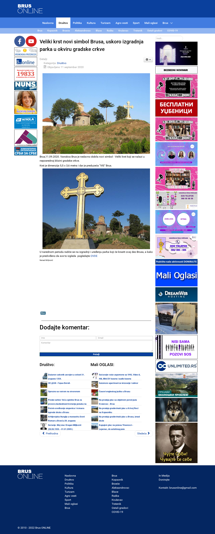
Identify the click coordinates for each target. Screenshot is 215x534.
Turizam (69, 491)
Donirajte (164, 479)
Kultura (69, 487)
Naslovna (70, 475)
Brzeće (116, 483)
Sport (68, 499)
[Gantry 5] (30, 474)
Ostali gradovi (120, 507)
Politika (69, 483)
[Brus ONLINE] (30, 8)
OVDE (94, 256)
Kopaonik (117, 479)
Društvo (61, 63)
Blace (115, 491)
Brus (43, 313)
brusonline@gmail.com (183, 487)
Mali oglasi (71, 503)
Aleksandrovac (120, 487)
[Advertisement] (25, 206)
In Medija (164, 475)
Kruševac (117, 499)
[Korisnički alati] (148, 59)
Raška (115, 495)
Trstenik (116, 503)
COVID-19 (117, 512)
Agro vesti (70, 495)
